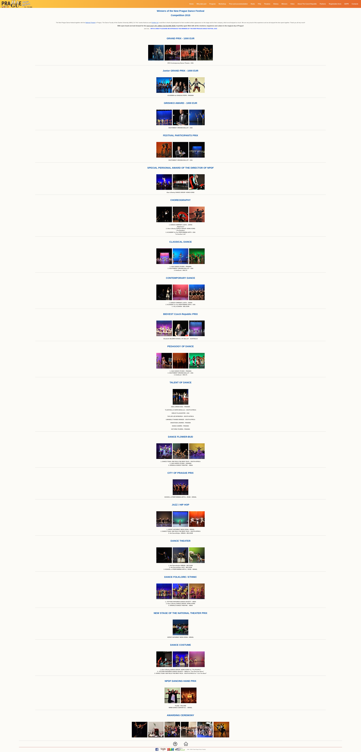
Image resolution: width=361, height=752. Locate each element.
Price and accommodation (238, 4)
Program (212, 4)
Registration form (335, 4)
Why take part (201, 4)
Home (191, 4)
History (275, 4)
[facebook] (156, 750)
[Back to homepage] (186, 746)
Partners (323, 4)
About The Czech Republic (307, 4)
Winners (284, 4)
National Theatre (90, 22)
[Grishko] (163, 750)
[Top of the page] (175, 746)
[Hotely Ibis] (170, 750)
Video (292, 4)
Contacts (355, 4)
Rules (253, 4)
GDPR (346, 4)
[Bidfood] (180, 750)
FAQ (259, 4)
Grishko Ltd (155, 22)
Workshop (222, 4)
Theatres (267, 4)
